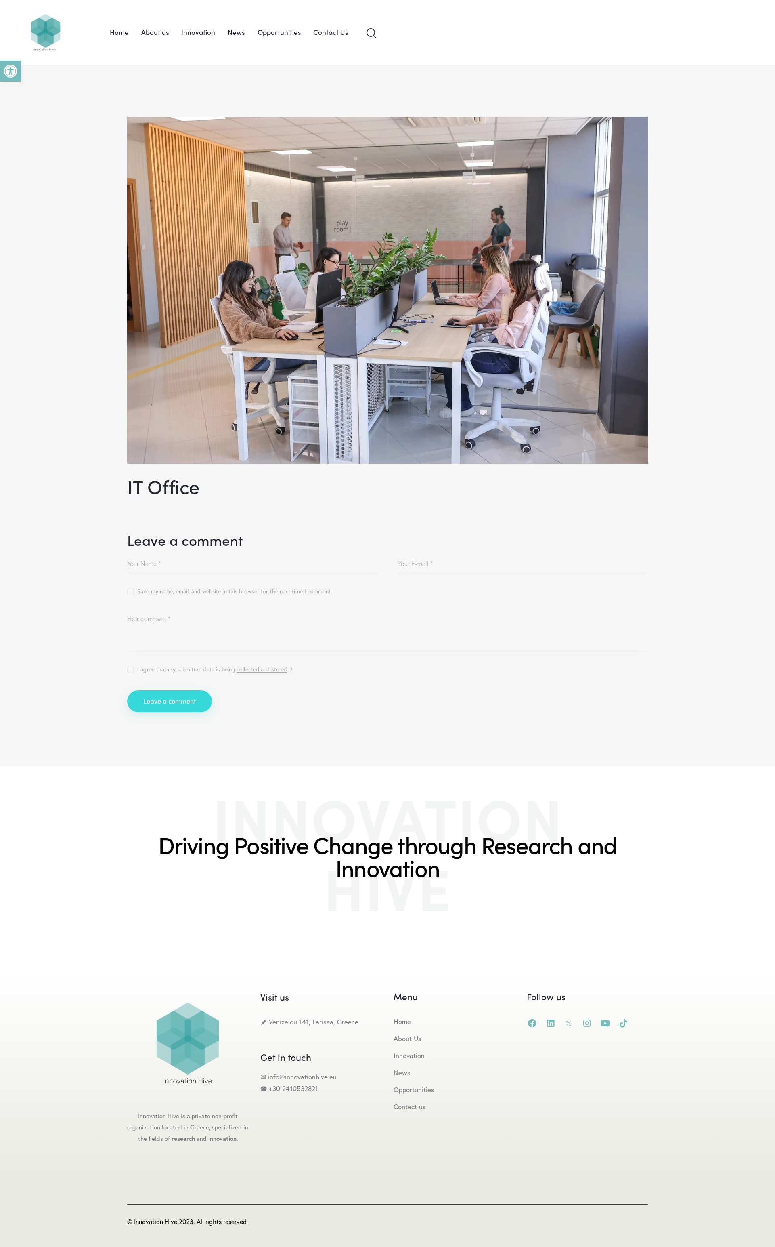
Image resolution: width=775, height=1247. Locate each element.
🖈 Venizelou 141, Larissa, (298, 1021)
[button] (10, 71)
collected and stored (262, 670)
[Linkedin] (550, 1023)
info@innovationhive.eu (301, 1076)
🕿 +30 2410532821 (289, 1088)
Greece (348, 1021)
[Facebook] (532, 1023)
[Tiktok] (623, 1023)
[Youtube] (604, 1023)
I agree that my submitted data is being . (215, 669)
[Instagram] (586, 1023)
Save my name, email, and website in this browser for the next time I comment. (234, 591)
